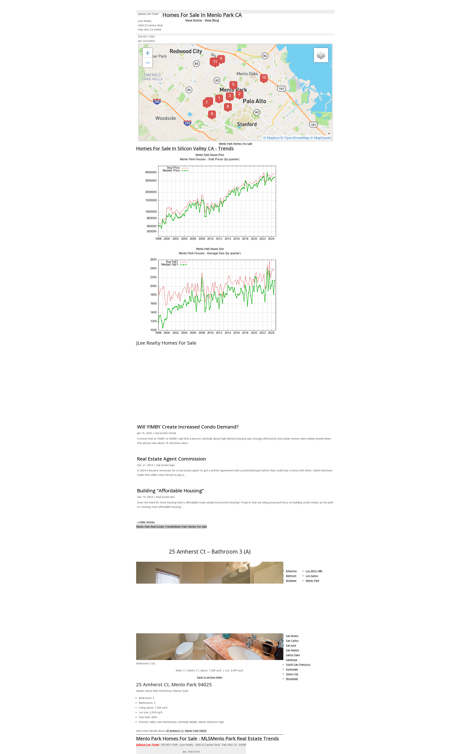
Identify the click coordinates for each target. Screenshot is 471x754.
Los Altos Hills (314, 571)
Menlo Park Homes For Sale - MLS (173, 738)
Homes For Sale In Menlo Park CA (202, 14)
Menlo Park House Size (210, 248)
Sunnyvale (292, 669)
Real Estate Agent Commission (171, 458)
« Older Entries (146, 522)
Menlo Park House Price (209, 154)
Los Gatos (312, 576)
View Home (193, 20)
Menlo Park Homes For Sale (235, 143)
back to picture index (209, 677)
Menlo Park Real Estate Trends (154, 526)
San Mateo (292, 650)
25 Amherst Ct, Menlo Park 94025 (186, 730)
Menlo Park (312, 580)
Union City (292, 674)
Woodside (292, 679)
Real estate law (165, 497)
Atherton (291, 571)
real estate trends (165, 433)
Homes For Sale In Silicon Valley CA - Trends (185, 148)
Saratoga (291, 659)
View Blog (212, 20)
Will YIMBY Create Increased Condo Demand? (187, 426)
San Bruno (292, 636)
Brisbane (291, 580)
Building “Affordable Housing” (170, 490)
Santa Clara (293, 655)
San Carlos (292, 640)
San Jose (291, 645)
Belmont (291, 576)
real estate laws (165, 465)
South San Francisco (298, 664)
